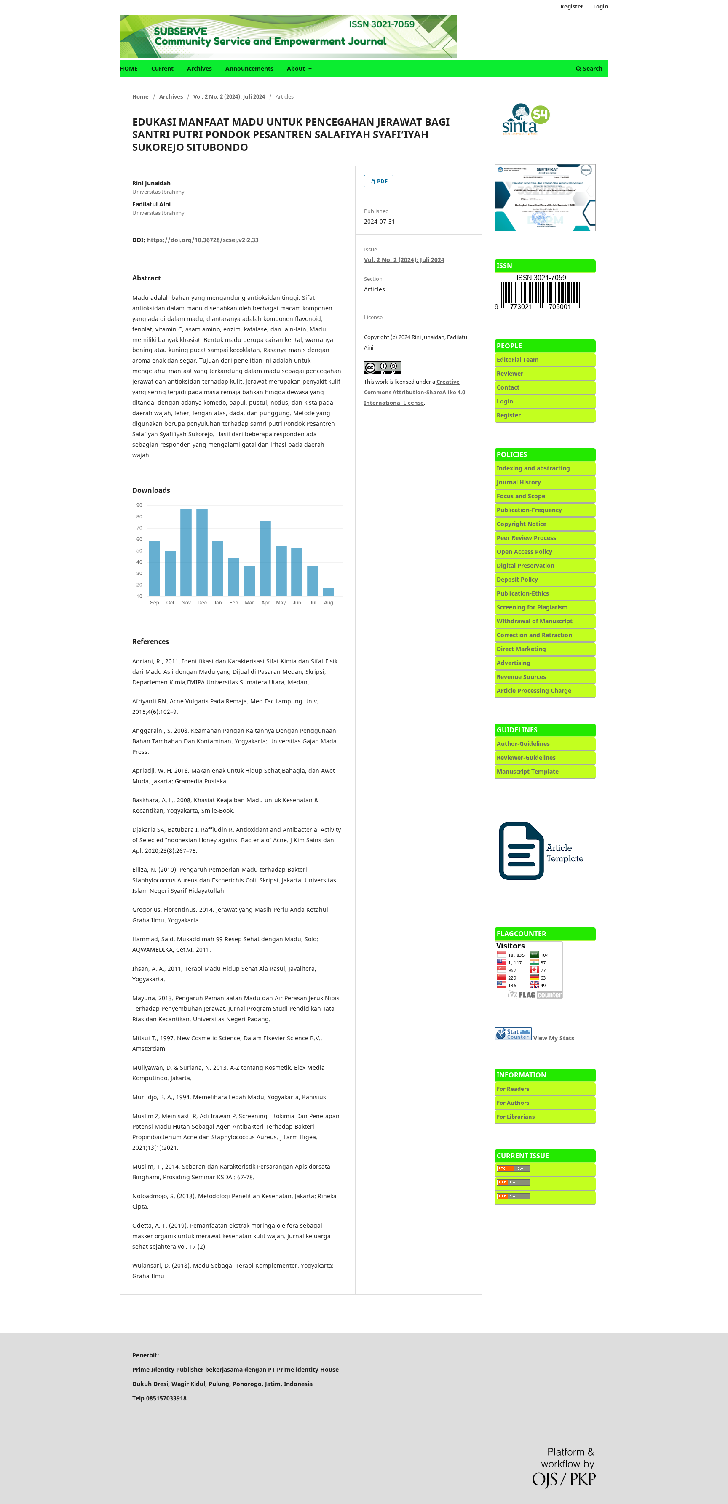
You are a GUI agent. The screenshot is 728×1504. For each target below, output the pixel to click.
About (297, 68)
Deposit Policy (517, 579)
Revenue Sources (521, 677)
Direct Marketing (521, 649)
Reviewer (510, 373)
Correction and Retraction (534, 635)
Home (140, 96)
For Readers (513, 1089)
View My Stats (553, 1038)
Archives (199, 68)
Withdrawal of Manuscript (535, 621)
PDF (382, 181)
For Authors (513, 1102)
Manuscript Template (528, 771)
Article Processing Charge (534, 691)
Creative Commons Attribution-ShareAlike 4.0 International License (414, 392)
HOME (129, 68)
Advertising (513, 663)
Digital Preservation (525, 565)
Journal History (519, 482)
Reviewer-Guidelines (526, 757)
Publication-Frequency (529, 510)
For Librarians (516, 1116)
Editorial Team (518, 359)
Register (571, 6)
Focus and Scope (521, 496)
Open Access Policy (524, 552)
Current (162, 68)
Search (591, 68)
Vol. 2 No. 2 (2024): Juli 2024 (229, 96)
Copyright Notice (521, 524)
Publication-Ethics (523, 593)
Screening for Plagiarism (532, 607)
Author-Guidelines (523, 744)
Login (600, 6)
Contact (508, 387)
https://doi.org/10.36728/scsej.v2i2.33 (203, 240)
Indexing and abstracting (534, 468)
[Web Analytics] (513, 1038)
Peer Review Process (526, 538)
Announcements (249, 68)
